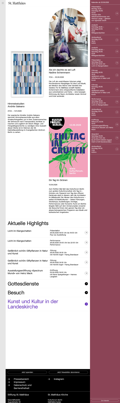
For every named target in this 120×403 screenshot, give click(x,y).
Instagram (59, 378)
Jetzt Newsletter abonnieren (68, 372)
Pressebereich (21, 378)
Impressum (19, 381)
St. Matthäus (17, 3)
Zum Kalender (105, 400)
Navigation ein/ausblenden (3, 3)
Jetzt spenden (27, 372)
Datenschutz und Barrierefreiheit (23, 386)
